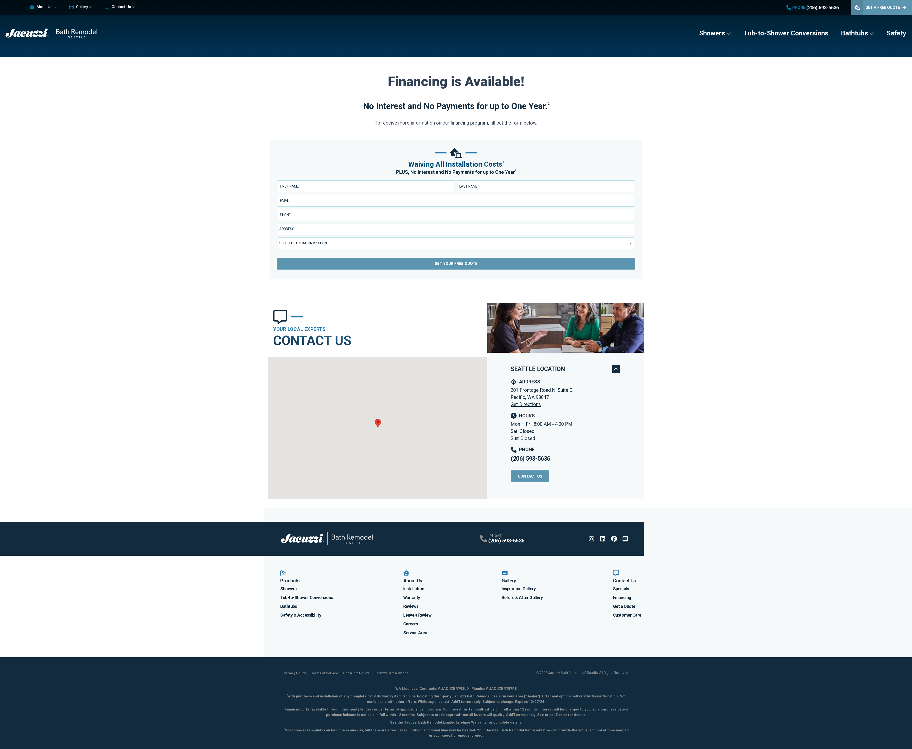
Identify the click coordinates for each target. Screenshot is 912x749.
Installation (413, 588)
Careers (410, 623)
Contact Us (121, 7)
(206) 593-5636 (530, 458)
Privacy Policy (295, 673)
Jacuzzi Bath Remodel (391, 673)
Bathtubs (854, 33)
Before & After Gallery (522, 597)
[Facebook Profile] (614, 539)
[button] (378, 423)
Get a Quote (624, 606)
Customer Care (627, 615)
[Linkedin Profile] (602, 539)
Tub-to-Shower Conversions (786, 33)
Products (289, 581)
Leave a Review (417, 615)
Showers (712, 33)
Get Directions (526, 404)
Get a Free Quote (882, 7)
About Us (44, 7)
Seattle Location (538, 369)
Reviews (410, 606)
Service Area (415, 632)
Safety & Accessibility (300, 615)
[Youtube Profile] (625, 539)
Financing (622, 597)
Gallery (82, 7)
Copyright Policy (356, 673)
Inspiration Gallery (519, 588)
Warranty (411, 597)
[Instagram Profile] (591, 539)
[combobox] (456, 229)
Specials (621, 588)
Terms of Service (324, 673)
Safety (896, 33)
